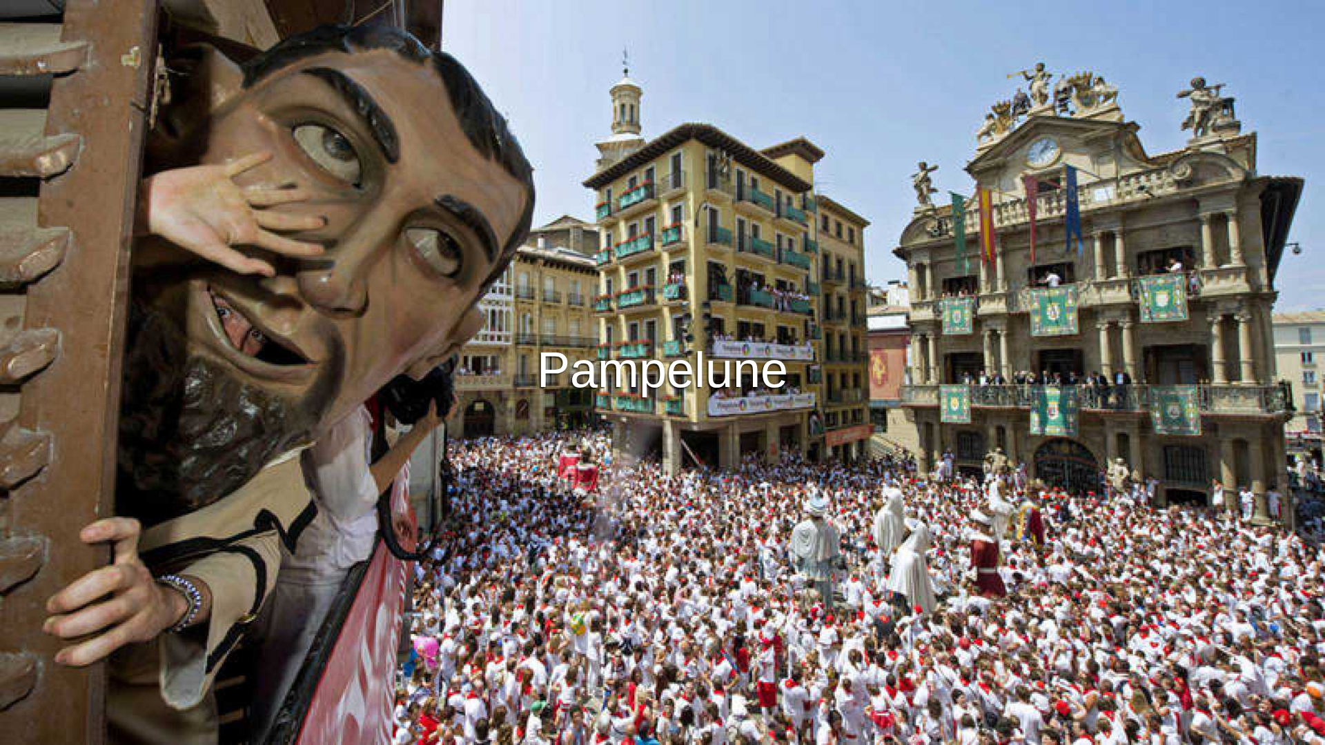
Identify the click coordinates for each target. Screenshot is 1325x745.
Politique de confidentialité (660, 732)
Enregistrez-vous (717, 392)
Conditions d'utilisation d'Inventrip (522, 732)
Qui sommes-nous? (771, 732)
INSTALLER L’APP (598, 392)
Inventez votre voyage (663, 354)
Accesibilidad (856, 732)
